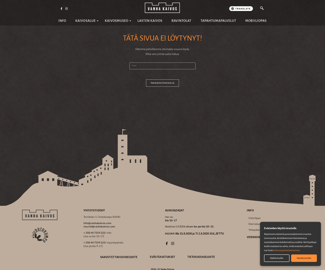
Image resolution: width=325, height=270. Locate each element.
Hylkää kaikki (276, 258)
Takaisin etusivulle (163, 83)
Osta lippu (254, 217)
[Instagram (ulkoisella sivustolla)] (66, 9)
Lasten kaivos (149, 20)
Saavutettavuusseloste (119, 257)
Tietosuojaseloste (201, 257)
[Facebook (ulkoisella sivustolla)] (61, 9)
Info (62, 20)
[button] (261, 8)
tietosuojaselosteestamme (286, 250)
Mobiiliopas (256, 20)
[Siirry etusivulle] (162, 8)
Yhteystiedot (94, 210)
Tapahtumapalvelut (218, 20)
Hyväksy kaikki (304, 258)
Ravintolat (181, 20)
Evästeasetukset (162, 257)
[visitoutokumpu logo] (39, 235)
